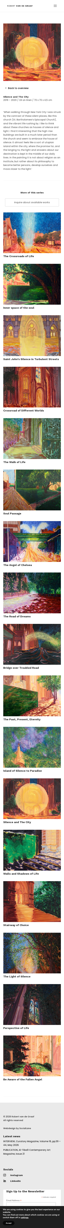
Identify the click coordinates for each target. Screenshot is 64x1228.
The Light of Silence (17, 976)
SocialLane (25, 1128)
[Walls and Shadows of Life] (32, 850)
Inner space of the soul (18, 307)
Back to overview (18, 88)
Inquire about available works (32, 202)
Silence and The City (17, 822)
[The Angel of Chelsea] (32, 541)
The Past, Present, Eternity (21, 719)
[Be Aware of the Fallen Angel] (32, 1055)
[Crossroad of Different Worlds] (32, 387)
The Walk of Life (14, 462)
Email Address (13, 1200)
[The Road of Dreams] (32, 592)
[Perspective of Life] (32, 1004)
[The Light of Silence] (32, 953)
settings (24, 1217)
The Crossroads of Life (18, 256)
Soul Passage (12, 513)
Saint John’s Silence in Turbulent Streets (31, 359)
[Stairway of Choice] (32, 901)
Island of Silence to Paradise (22, 770)
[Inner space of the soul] (32, 284)
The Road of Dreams (17, 616)
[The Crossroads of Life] (32, 232)
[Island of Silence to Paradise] (32, 747)
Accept (8, 1223)
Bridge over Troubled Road (21, 667)
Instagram (16, 1175)
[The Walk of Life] (32, 438)
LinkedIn (15, 1181)
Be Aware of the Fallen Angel (22, 1079)
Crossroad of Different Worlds (23, 410)
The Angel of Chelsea (17, 565)
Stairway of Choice (16, 925)
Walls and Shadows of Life (21, 873)
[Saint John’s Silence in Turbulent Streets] (32, 335)
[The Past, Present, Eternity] (32, 695)
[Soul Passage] (32, 490)
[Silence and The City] (32, 798)
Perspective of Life (16, 1028)
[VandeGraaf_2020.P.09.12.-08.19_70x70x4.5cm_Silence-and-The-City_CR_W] (32, 80)
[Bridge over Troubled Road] (32, 644)
